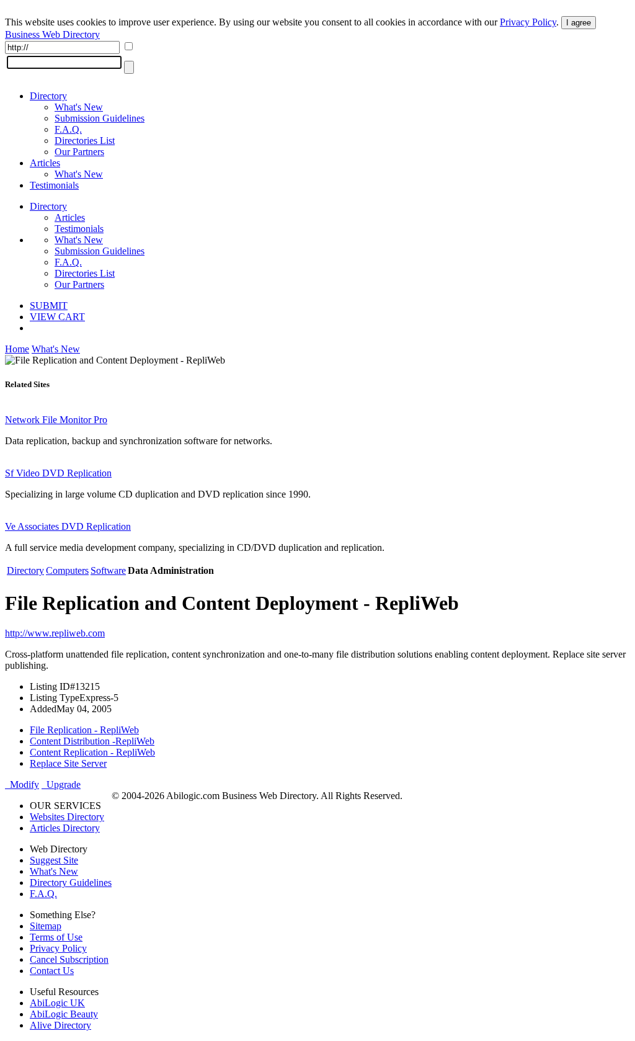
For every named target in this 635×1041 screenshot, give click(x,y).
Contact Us (52, 970)
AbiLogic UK (57, 1003)
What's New (79, 107)
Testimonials (54, 185)
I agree (578, 22)
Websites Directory (67, 816)
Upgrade (61, 784)
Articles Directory (65, 828)
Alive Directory (60, 1025)
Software (108, 570)
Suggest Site (54, 860)
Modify (22, 784)
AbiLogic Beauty (64, 1014)
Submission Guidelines (99, 118)
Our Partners (79, 151)
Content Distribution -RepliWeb (92, 741)
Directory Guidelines (71, 882)
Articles (45, 163)
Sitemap (45, 926)
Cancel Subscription (69, 959)
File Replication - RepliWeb (84, 730)
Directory (48, 96)
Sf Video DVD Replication (58, 473)
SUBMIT (49, 305)
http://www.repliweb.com (55, 633)
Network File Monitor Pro (56, 419)
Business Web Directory (52, 34)
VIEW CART (57, 316)
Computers (67, 570)
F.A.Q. (68, 129)
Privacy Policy (528, 22)
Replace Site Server (68, 763)
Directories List (85, 140)
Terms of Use (56, 937)
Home (17, 349)
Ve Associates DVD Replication (68, 526)
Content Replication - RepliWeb (92, 752)
